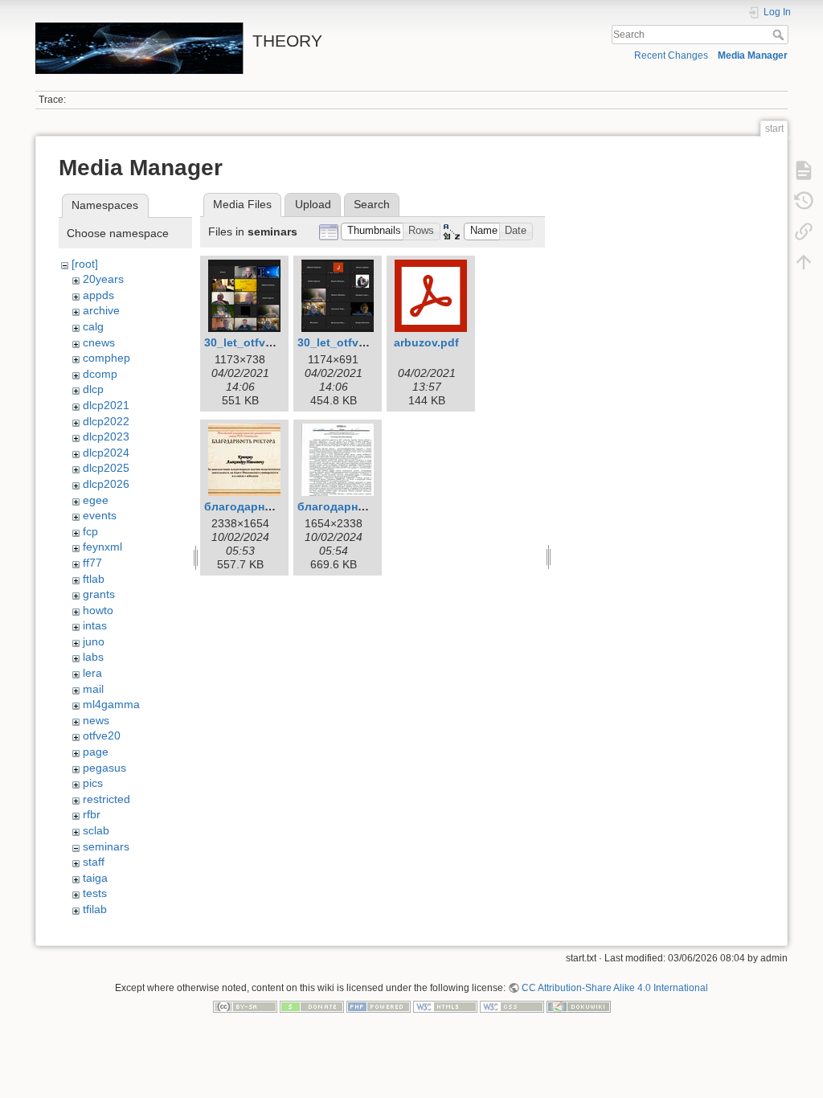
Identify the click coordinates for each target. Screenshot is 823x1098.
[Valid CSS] (512, 1006)
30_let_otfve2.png (346, 342)
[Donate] (312, 1006)
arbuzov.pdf (426, 342)
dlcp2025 (106, 467)
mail (93, 688)
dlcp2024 (106, 452)
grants (99, 594)
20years (103, 278)
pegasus (104, 767)
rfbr (91, 814)
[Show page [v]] (803, 170)
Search (780, 34)
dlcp (93, 389)
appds (98, 295)
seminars (106, 846)
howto (98, 610)
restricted (106, 799)
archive (101, 310)
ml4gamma (111, 704)
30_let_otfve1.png (253, 342)
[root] (85, 263)
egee (96, 500)
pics (93, 782)
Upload (313, 204)
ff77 (92, 562)
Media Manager (753, 55)
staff (93, 861)
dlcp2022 (106, 421)
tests (95, 893)
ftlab (93, 578)
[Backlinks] (803, 231)
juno (93, 641)
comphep (106, 357)
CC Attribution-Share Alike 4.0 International (615, 988)
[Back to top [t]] (803, 262)
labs (93, 656)
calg (93, 326)
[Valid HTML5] (445, 1006)
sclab (96, 830)
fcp (90, 531)
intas (95, 625)
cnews (99, 342)
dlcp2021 (106, 405)
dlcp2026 (106, 483)
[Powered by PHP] (378, 1006)
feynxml (102, 546)
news (96, 720)
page (96, 751)
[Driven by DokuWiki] (579, 1006)
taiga (95, 877)
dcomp (100, 373)
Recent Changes (671, 55)
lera (92, 672)
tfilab (95, 909)
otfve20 (102, 735)
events (100, 515)
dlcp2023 (106, 436)
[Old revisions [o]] (803, 201)
